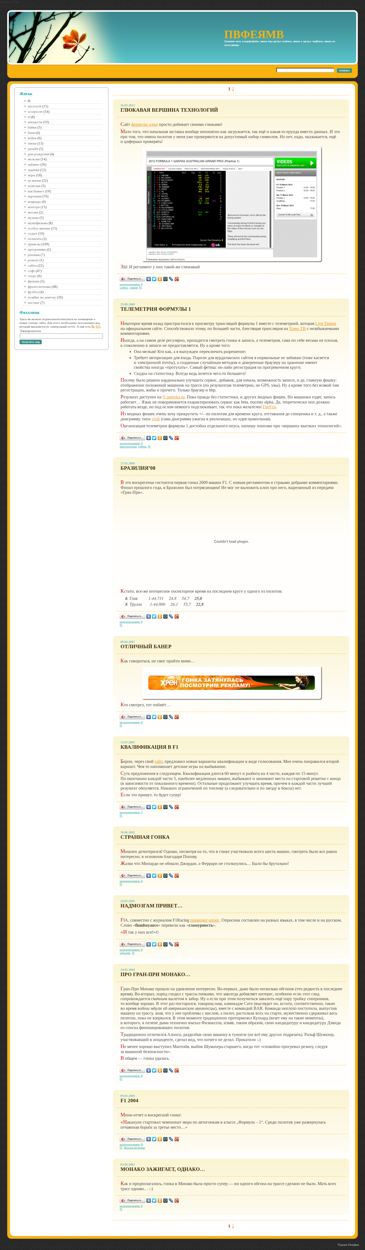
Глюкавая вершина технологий (169, 110)
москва (33, 212)
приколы (34, 244)
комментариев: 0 (131, 284)
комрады (34, 202)
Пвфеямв (254, 34)
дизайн (33, 149)
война (32, 138)
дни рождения (38, 154)
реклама (34, 255)
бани (31, 133)
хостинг (34, 303)
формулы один (144, 124)
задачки (33, 170)
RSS (98, 326)
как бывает (36, 191)
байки (32, 127)
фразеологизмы (39, 287)
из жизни (34, 180)
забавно (34, 164)
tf (29, 117)
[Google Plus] (177, 278)
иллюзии (34, 186)
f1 (140, 287)
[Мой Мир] (165, 278)
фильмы (34, 281)
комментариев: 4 (131, 443)
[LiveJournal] (171, 278)
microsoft (34, 106)
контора (34, 207)
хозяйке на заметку (42, 297)
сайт (158, 761)
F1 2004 (129, 1100)
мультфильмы (38, 223)
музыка (33, 218)
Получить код (31, 341)
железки (34, 159)
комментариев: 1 (131, 812)
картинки (35, 196)
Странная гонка (145, 837)
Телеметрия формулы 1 (156, 309)
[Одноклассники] (160, 278)
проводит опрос (204, 920)
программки (37, 249)
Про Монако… (155, 974)
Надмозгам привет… (152, 906)
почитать (35, 239)
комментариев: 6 (131, 881)
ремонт (33, 260)
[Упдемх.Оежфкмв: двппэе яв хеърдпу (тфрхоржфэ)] (348, 1245)
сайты (32, 265)
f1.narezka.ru (173, 397)
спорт (32, 276)
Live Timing (325, 323)
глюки (32, 143)
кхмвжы (344, 70)
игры (31, 175)
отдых (32, 233)
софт (31, 271)
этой (156, 419)
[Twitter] (154, 278)
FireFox (269, 407)
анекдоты (35, 122)
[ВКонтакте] (149, 278)
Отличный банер (146, 646)
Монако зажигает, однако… (163, 1169)
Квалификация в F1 (149, 747)
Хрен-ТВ (297, 328)
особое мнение (39, 228)
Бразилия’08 (138, 468)
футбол (33, 292)
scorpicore (35, 112)
